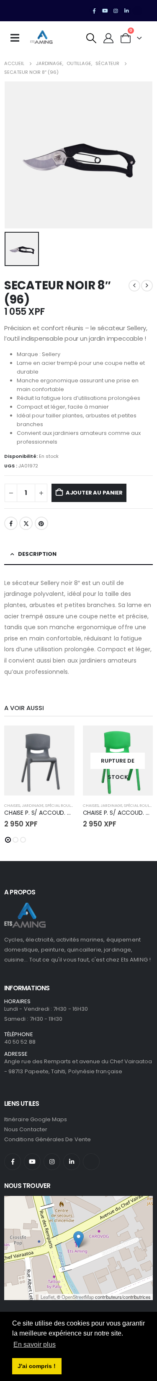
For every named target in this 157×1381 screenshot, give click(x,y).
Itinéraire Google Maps (35, 1119)
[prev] (134, 285)
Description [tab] (37, 554)
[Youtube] (105, 11)
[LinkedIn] (126, 11)
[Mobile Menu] (17, 38)
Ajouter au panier (94, 493)
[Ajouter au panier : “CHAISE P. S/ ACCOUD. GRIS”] (60, 739)
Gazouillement (26, 523)
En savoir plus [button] (34, 1344)
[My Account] (109, 38)
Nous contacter (25, 1129)
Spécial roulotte (62, 805)
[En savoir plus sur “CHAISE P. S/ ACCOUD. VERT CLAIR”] (139, 739)
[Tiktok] (137, 11)
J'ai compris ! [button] (37, 1366)
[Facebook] (94, 11)
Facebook (11, 523)
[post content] (39, 761)
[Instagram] (116, 11)
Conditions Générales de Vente (47, 1139)
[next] (147, 285)
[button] (91, 38)
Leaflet (47, 1296)
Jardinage (33, 805)
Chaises (12, 805)
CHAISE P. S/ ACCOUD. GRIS (42, 813)
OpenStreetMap (78, 1296)
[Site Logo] (41, 37)
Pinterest (41, 523)
